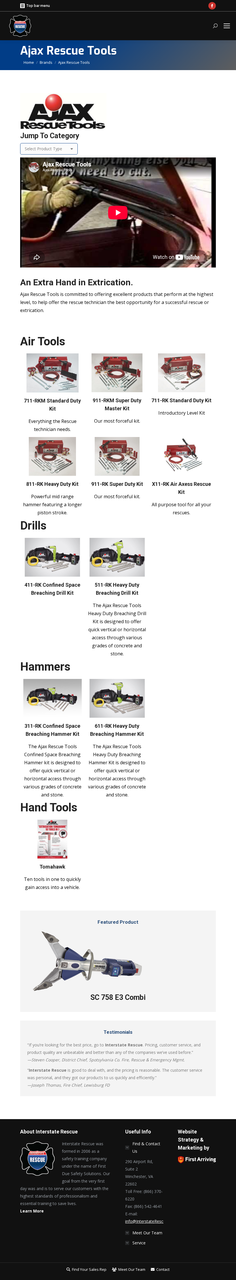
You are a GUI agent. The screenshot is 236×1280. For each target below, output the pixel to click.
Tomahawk (52, 867)
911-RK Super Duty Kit (117, 484)
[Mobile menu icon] (226, 25)
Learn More (32, 1211)
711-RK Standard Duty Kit (181, 400)
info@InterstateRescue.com (151, 1221)
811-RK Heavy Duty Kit (52, 484)
